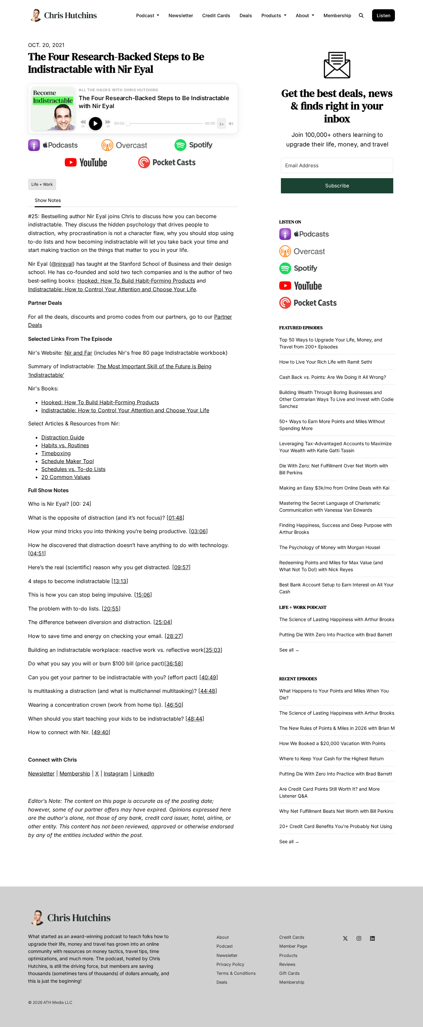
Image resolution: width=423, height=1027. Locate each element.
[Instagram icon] (359, 938)
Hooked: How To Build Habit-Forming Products (136, 280)
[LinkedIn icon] (372, 938)
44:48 (207, 691)
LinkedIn (143, 773)
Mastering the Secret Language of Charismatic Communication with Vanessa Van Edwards (329, 506)
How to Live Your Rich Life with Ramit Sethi (325, 362)
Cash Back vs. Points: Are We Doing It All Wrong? (332, 377)
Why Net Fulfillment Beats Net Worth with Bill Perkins (336, 811)
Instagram (116, 773)
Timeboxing (56, 453)
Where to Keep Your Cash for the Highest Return (331, 758)
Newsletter (181, 15)
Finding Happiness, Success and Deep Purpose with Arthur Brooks (335, 528)
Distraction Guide (62, 437)
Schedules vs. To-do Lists (73, 469)
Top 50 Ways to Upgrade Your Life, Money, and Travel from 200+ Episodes (330, 343)
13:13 (119, 581)
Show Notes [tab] (48, 200)
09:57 (181, 567)
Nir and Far (78, 352)
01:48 (175, 517)
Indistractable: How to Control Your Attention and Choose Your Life (112, 289)
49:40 (101, 732)
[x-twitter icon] (345, 938)
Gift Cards (289, 973)
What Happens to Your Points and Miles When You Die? (334, 694)
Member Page (293, 946)
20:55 (111, 608)
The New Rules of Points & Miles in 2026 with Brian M (337, 728)
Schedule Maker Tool (67, 461)
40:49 (208, 677)
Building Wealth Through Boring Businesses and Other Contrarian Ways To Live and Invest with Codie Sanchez (336, 399)
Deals (246, 15)
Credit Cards (216, 15)
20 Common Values (65, 477)
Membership (337, 15)
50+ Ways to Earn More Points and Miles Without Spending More (332, 424)
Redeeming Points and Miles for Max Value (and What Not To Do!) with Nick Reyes (331, 566)
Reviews (287, 964)
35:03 (213, 650)
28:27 (174, 636)
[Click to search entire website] (361, 15)
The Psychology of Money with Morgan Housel (329, 547)
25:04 (162, 622)
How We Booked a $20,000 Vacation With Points (332, 743)
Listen (383, 15)
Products (272, 15)
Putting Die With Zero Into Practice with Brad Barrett (335, 634)
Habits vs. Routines (65, 445)
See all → (289, 649)
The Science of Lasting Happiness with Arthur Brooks (336, 619)
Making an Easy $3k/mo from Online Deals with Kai (334, 488)
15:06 (143, 594)
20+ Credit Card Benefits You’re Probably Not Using (335, 826)
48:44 (194, 718)
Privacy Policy (230, 964)
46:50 (174, 704)
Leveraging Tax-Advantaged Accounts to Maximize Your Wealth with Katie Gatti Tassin (335, 447)
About (303, 15)
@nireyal (62, 263)
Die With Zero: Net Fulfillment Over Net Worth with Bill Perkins (333, 469)
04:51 (37, 553)
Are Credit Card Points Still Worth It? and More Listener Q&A (329, 792)
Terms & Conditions (236, 973)
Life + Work (292, 607)
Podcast (146, 15)
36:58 (173, 663)
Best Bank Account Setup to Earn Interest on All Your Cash (336, 588)
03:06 (198, 531)
